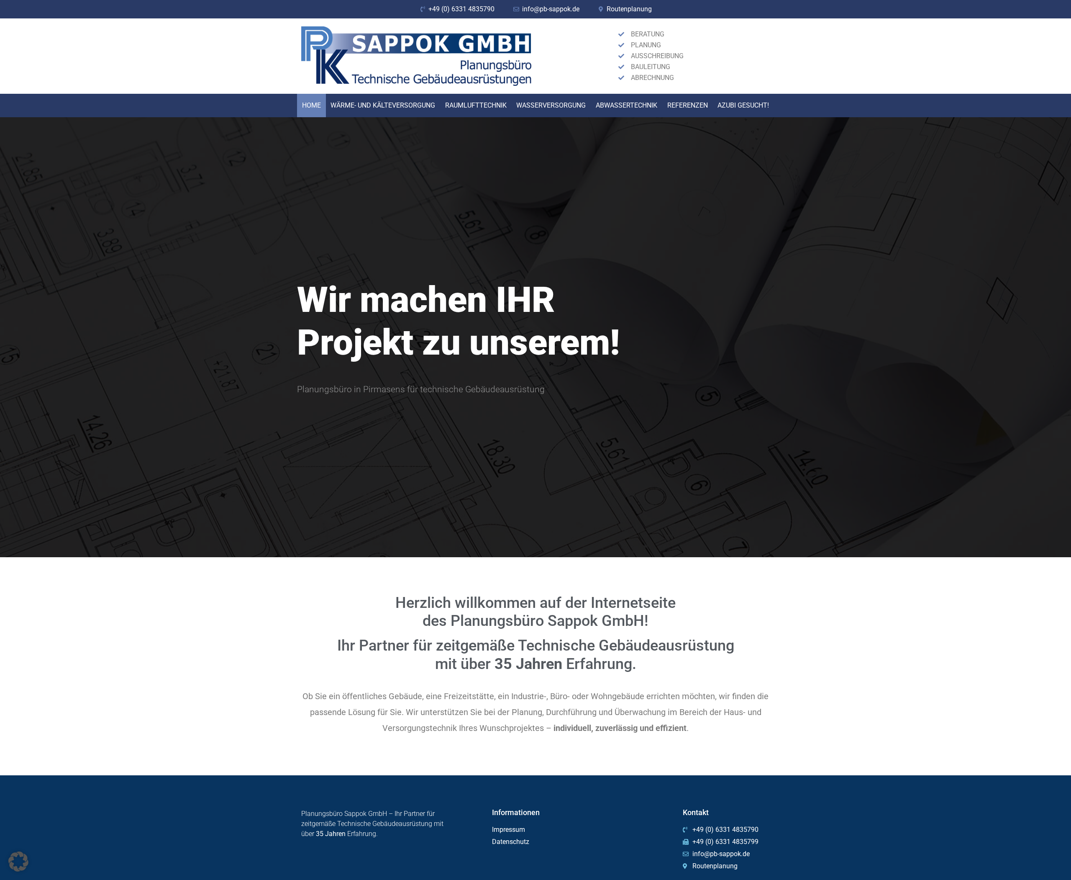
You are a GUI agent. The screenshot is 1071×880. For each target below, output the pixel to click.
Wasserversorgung (551, 105)
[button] (18, 861)
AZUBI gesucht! (743, 105)
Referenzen (687, 105)
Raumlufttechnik (476, 105)
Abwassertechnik (626, 105)
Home (311, 105)
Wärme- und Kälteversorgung (383, 105)
